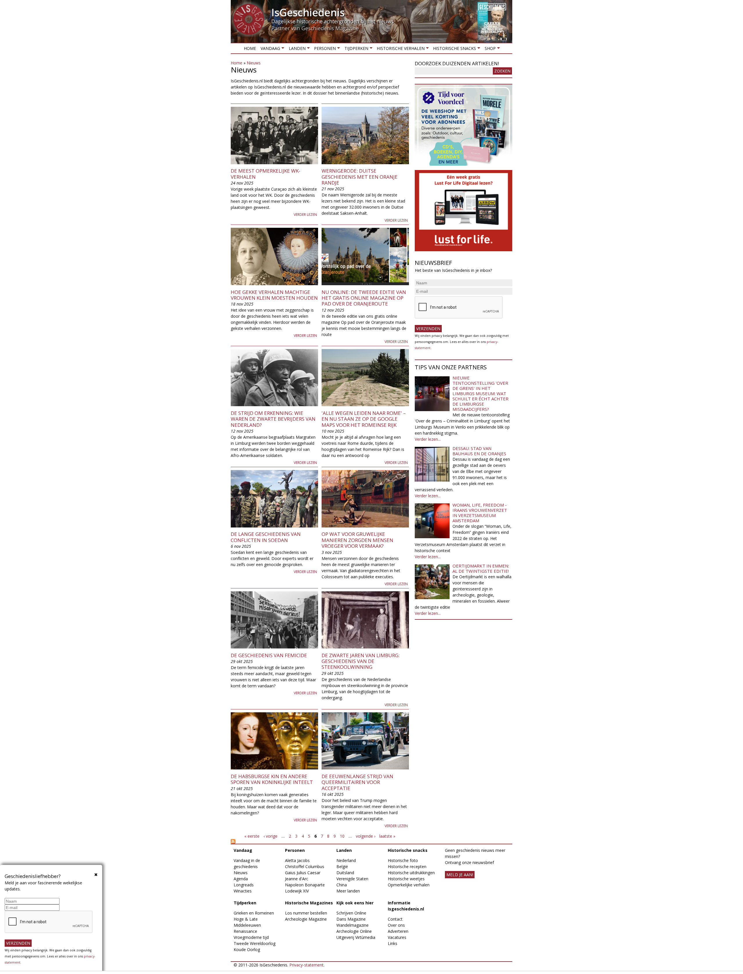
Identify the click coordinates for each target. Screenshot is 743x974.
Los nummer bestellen (306, 913)
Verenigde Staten (352, 878)
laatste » (387, 836)
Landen (295, 49)
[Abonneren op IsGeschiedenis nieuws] (320, 841)
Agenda (241, 878)
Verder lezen (305, 214)
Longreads (244, 885)
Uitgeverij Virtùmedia (355, 937)
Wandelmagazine (352, 925)
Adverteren (398, 931)
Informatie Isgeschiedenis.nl (406, 906)
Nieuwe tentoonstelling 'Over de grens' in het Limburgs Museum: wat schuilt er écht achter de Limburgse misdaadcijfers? (480, 393)
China (341, 885)
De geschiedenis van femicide (269, 655)
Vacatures (397, 937)
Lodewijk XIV (297, 891)
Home (250, 48)
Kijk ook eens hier (355, 903)
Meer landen (348, 891)
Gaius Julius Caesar (302, 872)
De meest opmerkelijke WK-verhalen (265, 173)
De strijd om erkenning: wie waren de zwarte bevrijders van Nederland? (273, 419)
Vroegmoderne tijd (251, 937)
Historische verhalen (399, 49)
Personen (324, 49)
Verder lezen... (428, 439)
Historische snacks (453, 49)
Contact (395, 919)
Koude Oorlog (247, 949)
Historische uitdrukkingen (411, 872)
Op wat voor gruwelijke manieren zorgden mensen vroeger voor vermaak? (357, 540)
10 (342, 836)
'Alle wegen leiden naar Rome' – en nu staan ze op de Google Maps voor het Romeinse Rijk (364, 419)
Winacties (243, 891)
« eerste (251, 836)
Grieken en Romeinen (254, 913)
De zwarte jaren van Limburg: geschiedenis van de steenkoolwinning (361, 661)
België (342, 866)
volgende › (365, 836)
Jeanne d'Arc (296, 878)
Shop (488, 49)
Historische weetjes (406, 878)
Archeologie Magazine (306, 919)
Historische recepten (407, 866)
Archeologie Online (354, 931)
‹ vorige (270, 836)
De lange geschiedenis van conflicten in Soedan (266, 537)
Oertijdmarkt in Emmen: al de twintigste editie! (480, 568)
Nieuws (254, 63)
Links (392, 943)
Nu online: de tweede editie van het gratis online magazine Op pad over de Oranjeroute (364, 298)
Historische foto (403, 860)
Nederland (346, 860)
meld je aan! (459, 874)
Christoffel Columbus (304, 866)
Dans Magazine (351, 919)
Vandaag (269, 49)
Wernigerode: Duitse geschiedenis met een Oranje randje (360, 176)
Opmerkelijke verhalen (409, 885)
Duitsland (345, 872)
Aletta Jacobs (297, 860)
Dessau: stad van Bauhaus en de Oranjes (479, 450)
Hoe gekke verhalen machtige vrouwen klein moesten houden (274, 295)
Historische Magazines (309, 903)
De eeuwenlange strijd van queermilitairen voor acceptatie (357, 782)
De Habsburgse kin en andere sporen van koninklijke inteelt (272, 779)
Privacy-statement (306, 965)
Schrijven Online (351, 913)
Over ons (396, 925)
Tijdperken (355, 49)
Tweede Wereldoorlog (254, 943)
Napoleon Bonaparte (305, 885)
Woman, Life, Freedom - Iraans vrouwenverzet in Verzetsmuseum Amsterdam (479, 512)
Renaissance (245, 931)
